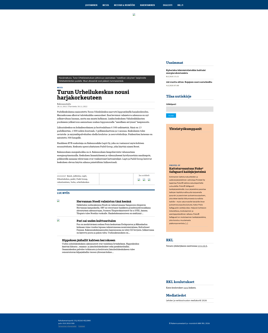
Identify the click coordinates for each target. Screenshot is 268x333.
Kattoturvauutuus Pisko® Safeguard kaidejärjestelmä (187, 170)
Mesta (106, 5)
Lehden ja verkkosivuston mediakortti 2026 (186, 300)
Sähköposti (171, 104)
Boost (69, 175)
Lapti (84, 175)
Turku (73, 182)
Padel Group (81, 179)
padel (72, 179)
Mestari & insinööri (124, 5)
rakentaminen (63, 182)
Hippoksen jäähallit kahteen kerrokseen (88, 240)
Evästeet (81, 326)
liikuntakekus (63, 179)
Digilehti (167, 5)
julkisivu (77, 175)
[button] (152, 23)
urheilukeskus (83, 182)
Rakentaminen (147, 5)
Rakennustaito (64, 104)
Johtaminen (91, 5)
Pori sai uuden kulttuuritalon (96, 221)
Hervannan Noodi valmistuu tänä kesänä (104, 201)
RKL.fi (180, 5)
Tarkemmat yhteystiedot (67, 326)
